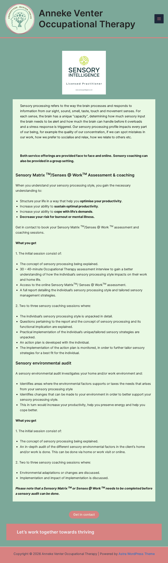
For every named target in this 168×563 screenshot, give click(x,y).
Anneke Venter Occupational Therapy (87, 18)
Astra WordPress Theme (137, 554)
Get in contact (84, 515)
